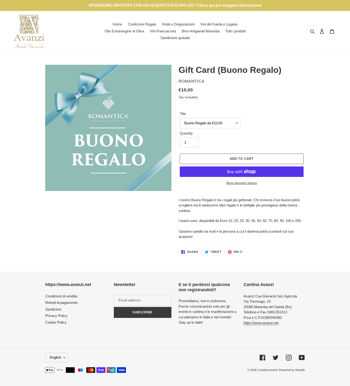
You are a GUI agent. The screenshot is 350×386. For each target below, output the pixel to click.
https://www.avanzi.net (261, 323)
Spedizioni (53, 309)
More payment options (241, 183)
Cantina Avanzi (268, 370)
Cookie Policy (56, 322)
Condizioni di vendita (61, 296)
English (55, 357)
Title (183, 114)
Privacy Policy (56, 316)
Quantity (186, 133)
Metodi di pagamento (61, 303)
